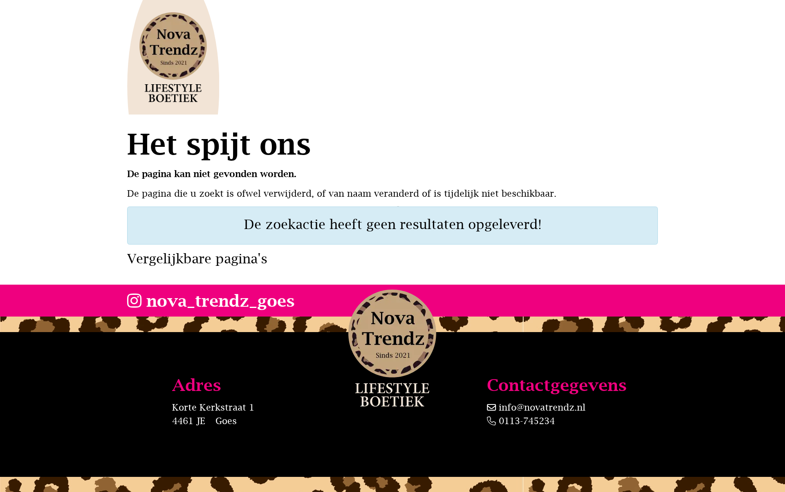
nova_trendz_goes (218, 300)
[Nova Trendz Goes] (173, 57)
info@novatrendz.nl (542, 407)
